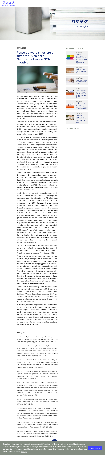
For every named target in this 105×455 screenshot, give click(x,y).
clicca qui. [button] (24, 452)
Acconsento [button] (95, 448)
